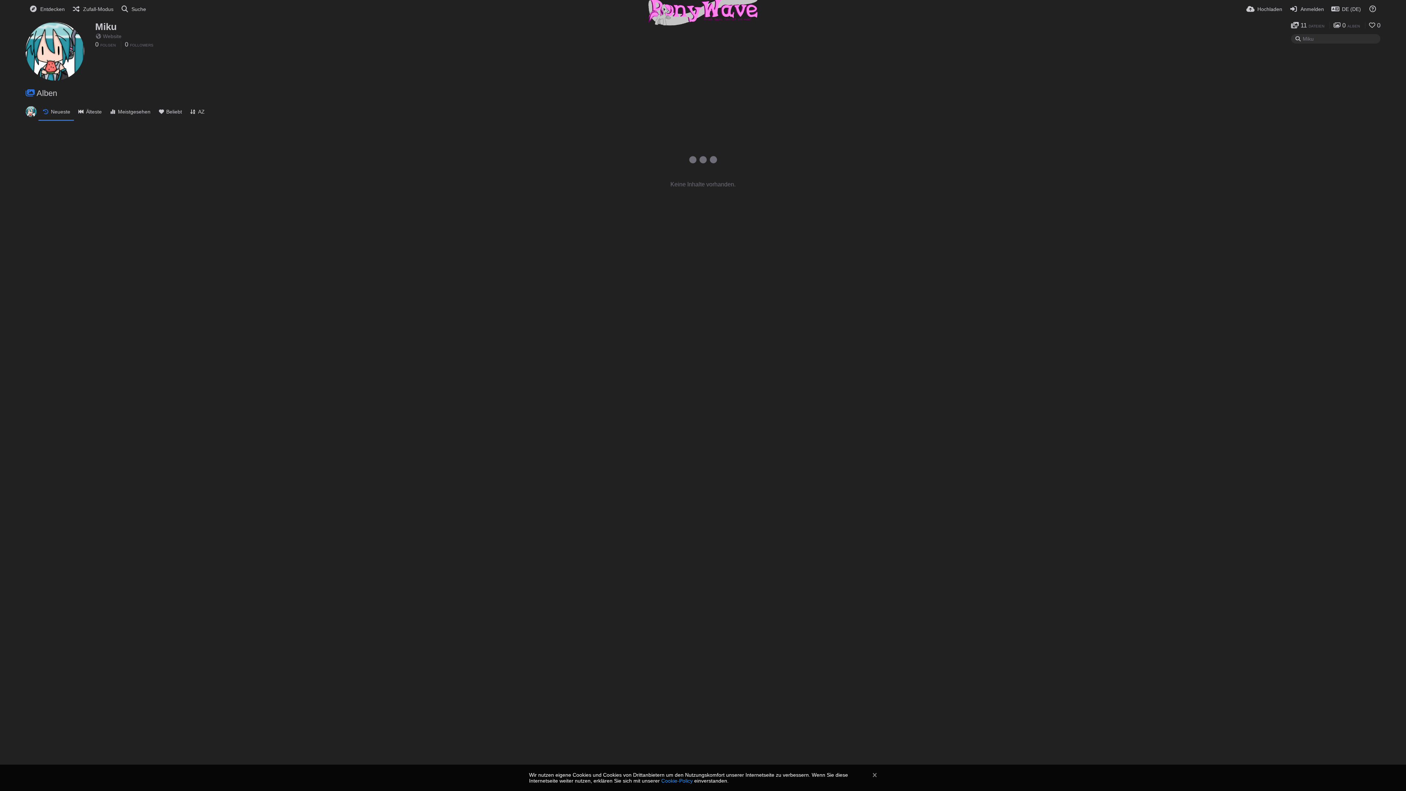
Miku (106, 26)
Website (112, 36)
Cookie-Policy (677, 781)
